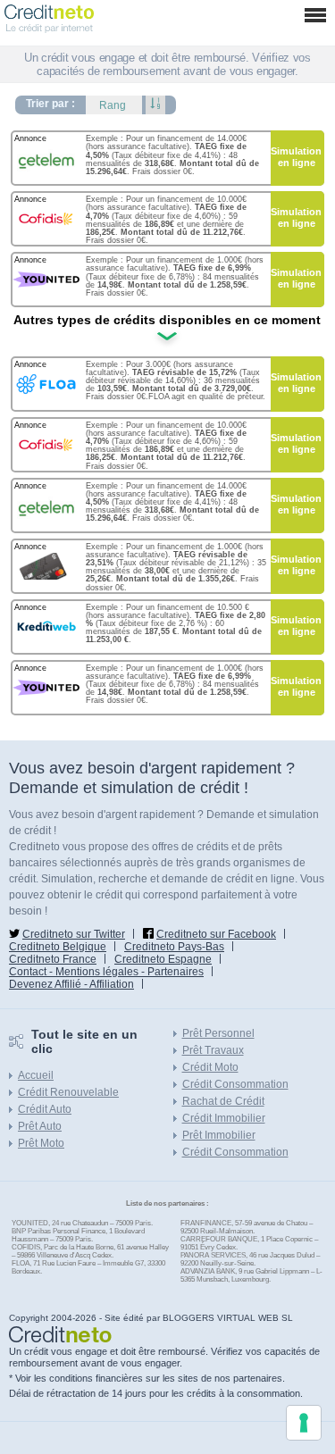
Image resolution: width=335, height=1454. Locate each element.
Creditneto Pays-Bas (174, 946)
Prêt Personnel (218, 1033)
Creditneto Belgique (57, 946)
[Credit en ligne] (49, 10)
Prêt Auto (40, 1126)
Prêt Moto (41, 1143)
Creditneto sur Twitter (73, 934)
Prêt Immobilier (218, 1135)
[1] (155, 105)
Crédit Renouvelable (68, 1092)
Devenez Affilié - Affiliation (71, 984)
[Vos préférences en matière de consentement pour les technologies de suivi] (304, 1423)
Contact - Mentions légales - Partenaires (106, 971)
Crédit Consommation (235, 1084)
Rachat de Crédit (223, 1101)
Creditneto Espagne (163, 959)
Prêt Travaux (213, 1050)
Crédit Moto (210, 1067)
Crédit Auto (44, 1109)
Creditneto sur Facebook (216, 934)
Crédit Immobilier (223, 1118)
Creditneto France (52, 959)
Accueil (36, 1075)
